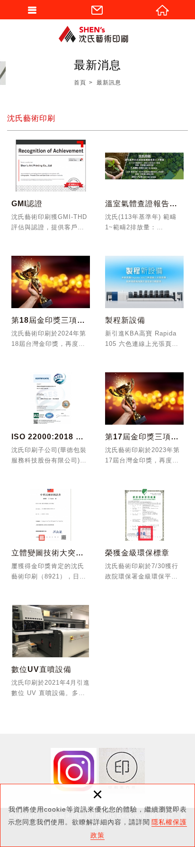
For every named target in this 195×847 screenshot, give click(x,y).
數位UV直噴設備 (50, 654)
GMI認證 (50, 189)
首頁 (80, 82)
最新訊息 (109, 82)
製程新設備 (144, 305)
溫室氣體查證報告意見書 (144, 189)
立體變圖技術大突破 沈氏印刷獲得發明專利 (50, 538)
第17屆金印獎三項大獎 (144, 421)
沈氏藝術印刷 (97, 34)
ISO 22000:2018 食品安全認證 (50, 421)
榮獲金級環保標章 (144, 538)
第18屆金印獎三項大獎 (50, 305)
